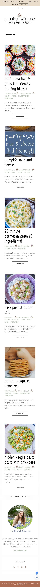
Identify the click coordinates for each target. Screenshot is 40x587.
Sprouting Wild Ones (20, 18)
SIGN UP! (23, 4)
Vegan (7, 322)
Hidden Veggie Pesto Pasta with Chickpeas (20, 460)
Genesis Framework (31, 583)
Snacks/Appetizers (24, 96)
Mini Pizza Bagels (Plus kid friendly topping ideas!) (18, 83)
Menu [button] (21, 8)
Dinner (7, 96)
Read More (20, 116)
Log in (24, 584)
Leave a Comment (25, 94)
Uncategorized (25, 393)
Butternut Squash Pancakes (17, 383)
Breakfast (8, 393)
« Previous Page (15, 496)
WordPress (17, 584)
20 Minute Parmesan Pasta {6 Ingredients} (18, 236)
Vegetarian (9, 98)
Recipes (14, 96)
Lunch (13, 172)
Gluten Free (15, 320)
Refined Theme (18, 583)
